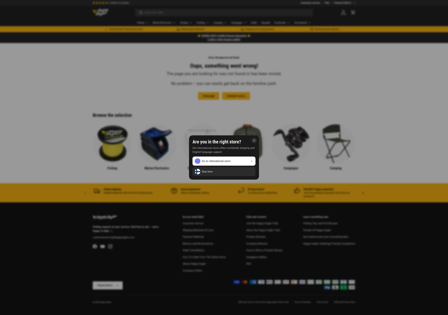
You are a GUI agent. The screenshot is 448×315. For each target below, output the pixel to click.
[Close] (254, 140)
